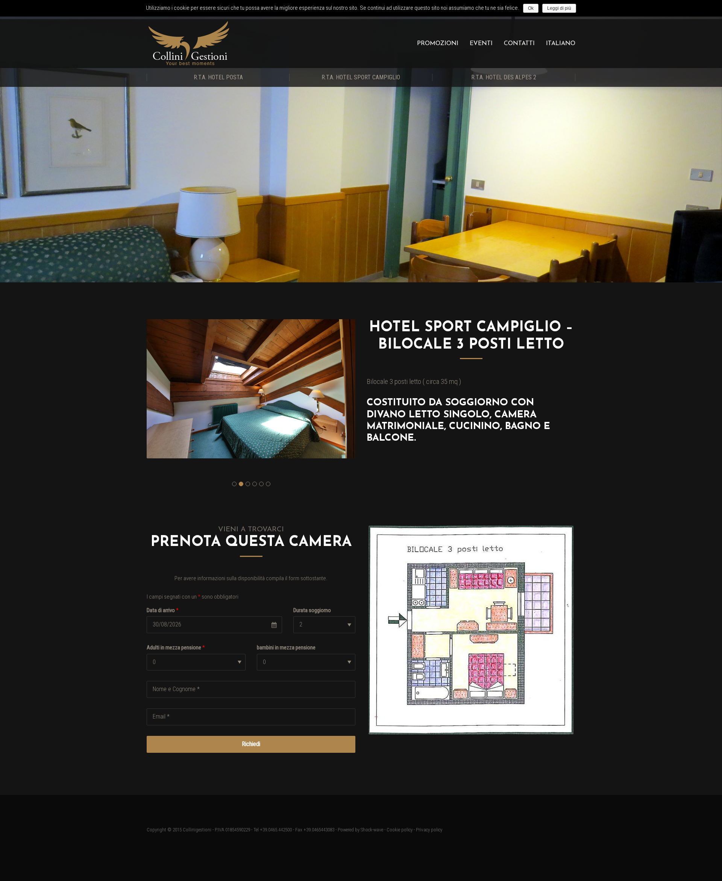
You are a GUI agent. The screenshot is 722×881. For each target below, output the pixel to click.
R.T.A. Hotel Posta (218, 77)
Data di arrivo (163, 610)
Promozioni (437, 44)
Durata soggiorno (312, 610)
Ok (531, 8)
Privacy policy (429, 829)
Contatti (519, 44)
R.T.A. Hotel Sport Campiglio (361, 77)
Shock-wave (372, 829)
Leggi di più (559, 8)
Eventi (481, 44)
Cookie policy (400, 829)
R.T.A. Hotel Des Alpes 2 (503, 77)
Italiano (560, 44)
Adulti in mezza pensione (176, 647)
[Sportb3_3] (251, 388)
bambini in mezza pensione (286, 647)
